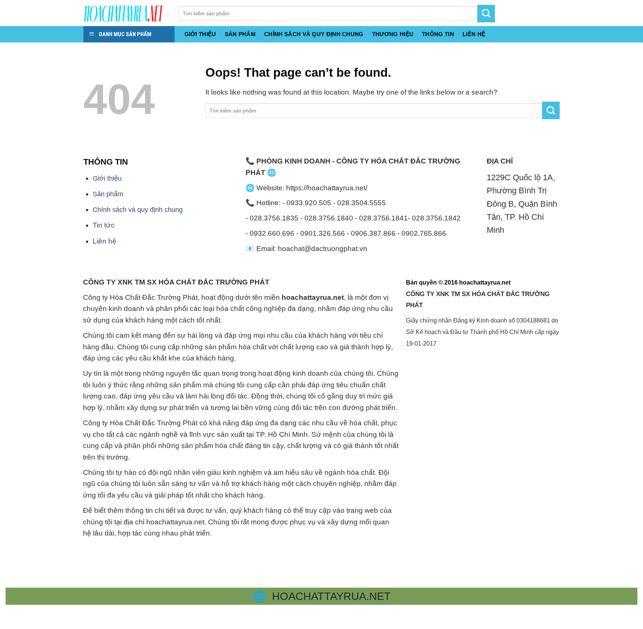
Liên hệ (104, 241)
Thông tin (438, 34)
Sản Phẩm (240, 34)
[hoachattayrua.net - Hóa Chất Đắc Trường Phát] (125, 13)
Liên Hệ (474, 34)
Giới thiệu (200, 34)
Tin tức (104, 225)
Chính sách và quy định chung (314, 34)
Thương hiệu (392, 34)
